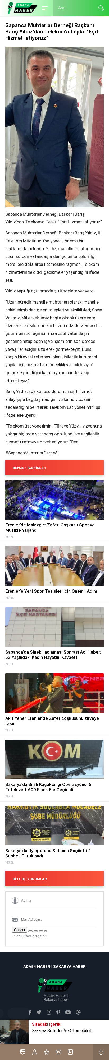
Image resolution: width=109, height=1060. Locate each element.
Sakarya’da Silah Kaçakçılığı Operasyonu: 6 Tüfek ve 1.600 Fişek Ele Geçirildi (48, 787)
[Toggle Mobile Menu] (44, 7)
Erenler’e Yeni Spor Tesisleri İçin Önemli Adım (51, 591)
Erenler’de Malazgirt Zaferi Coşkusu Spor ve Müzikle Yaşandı (50, 527)
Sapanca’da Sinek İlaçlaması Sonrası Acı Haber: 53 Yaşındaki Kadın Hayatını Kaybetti (53, 654)
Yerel (9, 537)
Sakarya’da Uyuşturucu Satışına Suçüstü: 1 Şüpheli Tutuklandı (48, 853)
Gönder (19, 930)
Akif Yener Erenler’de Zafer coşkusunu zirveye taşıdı (52, 721)
